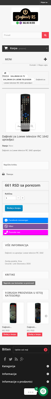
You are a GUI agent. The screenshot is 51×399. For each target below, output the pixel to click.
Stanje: (5, 146)
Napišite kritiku (10, 165)
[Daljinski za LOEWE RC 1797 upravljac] (38, 313)
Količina (8, 194)
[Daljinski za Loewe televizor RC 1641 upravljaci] (13, 313)
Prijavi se (44, 2)
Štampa (9, 174)
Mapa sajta (42, 65)
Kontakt (33, 65)
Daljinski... (7, 327)
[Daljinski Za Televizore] (25, 16)
